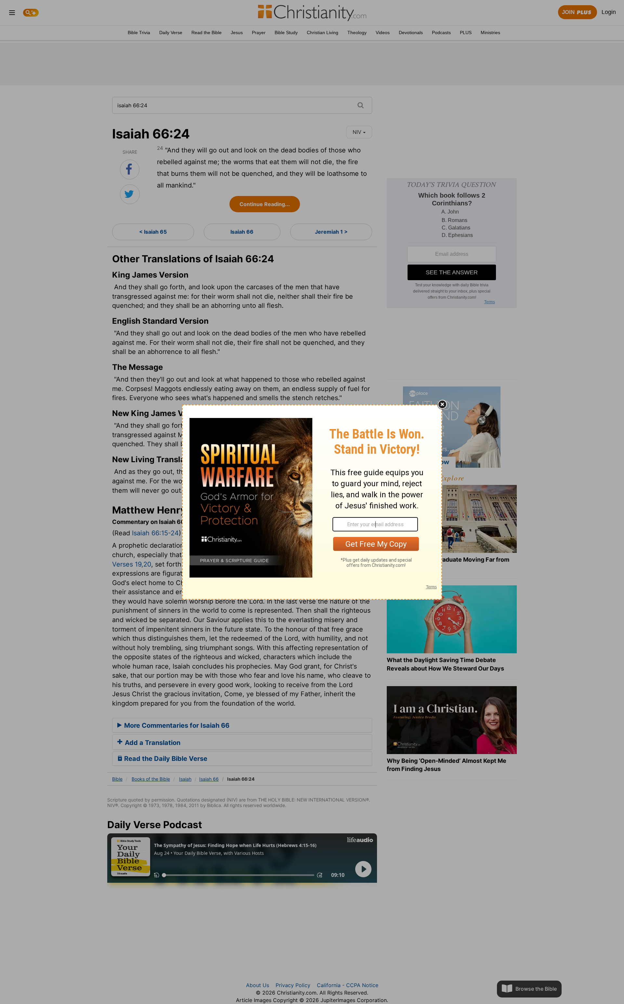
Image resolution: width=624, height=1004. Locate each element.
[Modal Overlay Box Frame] (312, 502)
